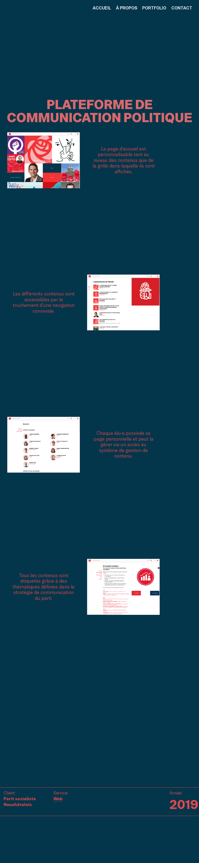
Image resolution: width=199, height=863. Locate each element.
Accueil (102, 8)
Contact (181, 8)
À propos (126, 8)
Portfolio (154, 8)
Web (58, 798)
